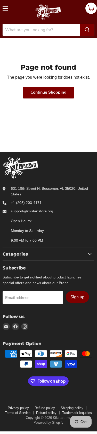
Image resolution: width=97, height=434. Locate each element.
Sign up (77, 297)
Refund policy (45, 408)
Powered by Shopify (48, 422)
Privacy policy (18, 408)
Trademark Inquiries (77, 413)
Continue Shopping (48, 92)
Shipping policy (72, 408)
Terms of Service (17, 413)
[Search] (87, 30)
